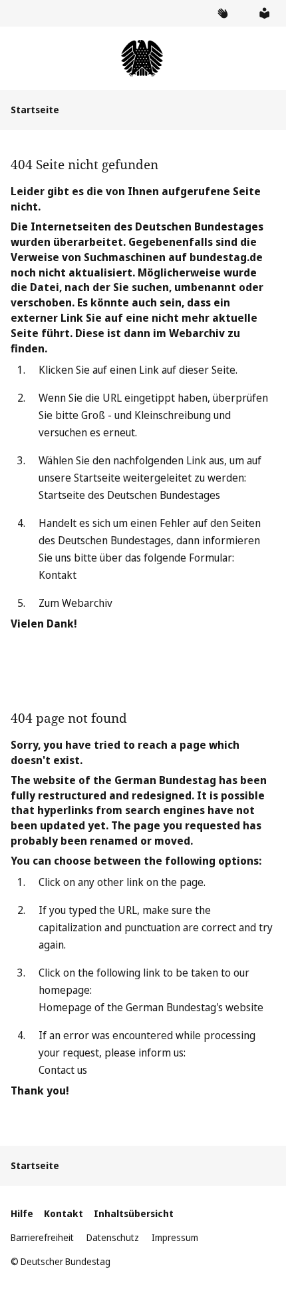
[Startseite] (142, 58)
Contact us (63, 1070)
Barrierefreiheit (42, 1237)
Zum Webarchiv (75, 603)
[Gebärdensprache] (222, 13)
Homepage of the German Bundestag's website (151, 1007)
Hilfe (22, 1213)
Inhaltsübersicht (134, 1213)
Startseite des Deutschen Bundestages (129, 495)
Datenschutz (112, 1237)
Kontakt (57, 575)
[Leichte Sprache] (264, 13)
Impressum (175, 1237)
